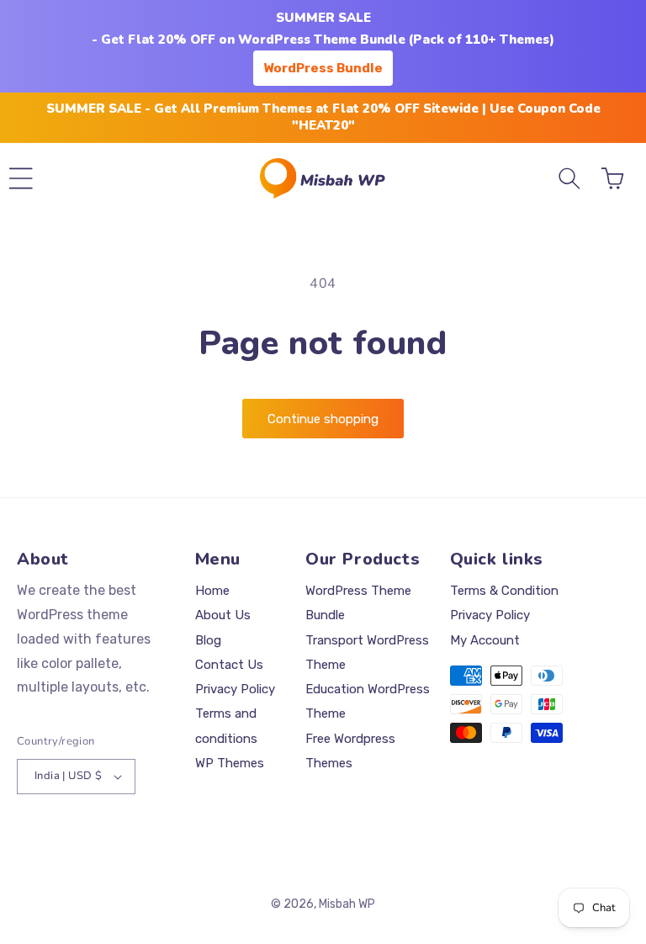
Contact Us (229, 664)
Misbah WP (347, 904)
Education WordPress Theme (367, 701)
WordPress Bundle (323, 68)
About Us (223, 615)
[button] (21, 178)
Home (212, 590)
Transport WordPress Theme (367, 652)
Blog (208, 640)
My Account (485, 640)
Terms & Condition (504, 590)
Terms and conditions (226, 725)
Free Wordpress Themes (350, 751)
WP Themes (229, 763)
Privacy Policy (235, 689)
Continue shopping (323, 419)
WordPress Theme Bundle (358, 603)
